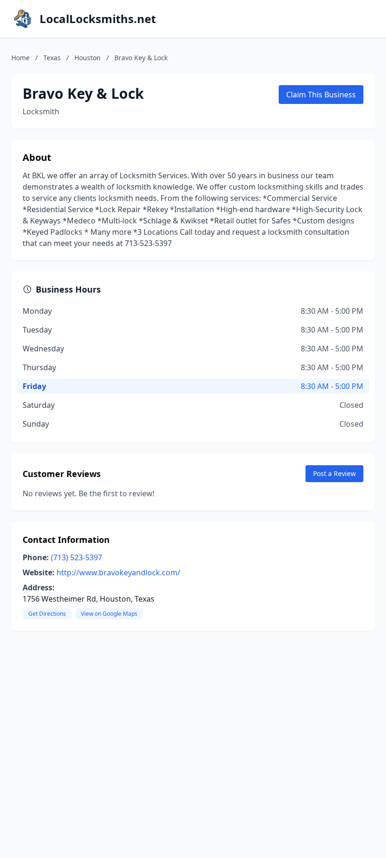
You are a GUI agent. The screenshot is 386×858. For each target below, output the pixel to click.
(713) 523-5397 (76, 557)
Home (20, 57)
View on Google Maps (109, 614)
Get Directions (47, 614)
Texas (52, 57)
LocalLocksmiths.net (98, 18)
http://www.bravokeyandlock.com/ (118, 572)
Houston (87, 57)
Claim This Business (321, 94)
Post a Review (334, 473)
